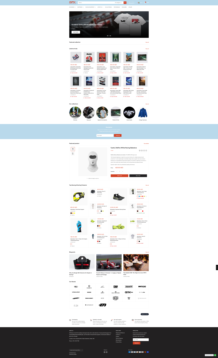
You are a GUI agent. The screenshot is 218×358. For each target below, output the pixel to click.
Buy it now (138, 175)
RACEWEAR (71, 7)
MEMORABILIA (117, 7)
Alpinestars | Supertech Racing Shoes (118, 209)
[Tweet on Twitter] (144, 150)
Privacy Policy (119, 342)
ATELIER (130, 7)
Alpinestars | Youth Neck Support (77, 209)
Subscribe (118, 135)
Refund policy (119, 340)
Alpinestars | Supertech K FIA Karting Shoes (102, 221)
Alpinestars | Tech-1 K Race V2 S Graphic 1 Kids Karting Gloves (78, 239)
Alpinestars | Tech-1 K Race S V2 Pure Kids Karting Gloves (118, 239)
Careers (117, 336)
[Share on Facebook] (140, 150)
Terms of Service (119, 338)
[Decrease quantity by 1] (116, 171)
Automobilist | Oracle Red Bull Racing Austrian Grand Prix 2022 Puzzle (75, 68)
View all (147, 42)
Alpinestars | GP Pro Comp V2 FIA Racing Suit (102, 237)
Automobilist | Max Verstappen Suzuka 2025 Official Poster (88, 68)
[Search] (125, 2)
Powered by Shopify (72, 354)
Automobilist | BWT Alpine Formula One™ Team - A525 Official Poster (128, 92)
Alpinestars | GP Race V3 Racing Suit (102, 207)
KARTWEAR (79, 7)
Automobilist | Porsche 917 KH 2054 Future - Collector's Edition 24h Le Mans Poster (89, 92)
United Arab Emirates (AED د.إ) (75, 350)
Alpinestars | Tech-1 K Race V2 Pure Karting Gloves (142, 221)
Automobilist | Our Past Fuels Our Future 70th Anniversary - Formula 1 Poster (101, 92)
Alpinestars (72, 211)
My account (131, 3)
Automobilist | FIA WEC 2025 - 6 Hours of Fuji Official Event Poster (128, 68)
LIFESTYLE (100, 7)
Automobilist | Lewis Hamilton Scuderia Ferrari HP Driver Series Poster (102, 68)
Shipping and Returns (120, 332)
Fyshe (112, 150)
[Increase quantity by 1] (122, 171)
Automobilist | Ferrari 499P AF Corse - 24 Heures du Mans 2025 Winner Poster (142, 92)
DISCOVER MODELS (147, 32)
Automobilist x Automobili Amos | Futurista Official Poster (115, 68)
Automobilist (73, 71)
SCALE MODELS (108, 7)
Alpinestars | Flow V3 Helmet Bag (101, 192)
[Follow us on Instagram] (106, 352)
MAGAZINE (124, 7)
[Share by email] (146, 150)
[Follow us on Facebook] (104, 352)
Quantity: (113, 171)
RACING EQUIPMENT (89, 7)
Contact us (118, 334)
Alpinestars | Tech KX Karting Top (141, 237)
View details (146, 143)
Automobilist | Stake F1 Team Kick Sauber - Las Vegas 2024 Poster (141, 68)
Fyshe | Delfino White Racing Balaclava (124, 148)
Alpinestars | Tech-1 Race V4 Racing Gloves (142, 192)
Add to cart (119, 175)
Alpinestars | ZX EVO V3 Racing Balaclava (141, 207)
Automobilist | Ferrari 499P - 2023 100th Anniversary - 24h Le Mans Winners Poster (115, 92)
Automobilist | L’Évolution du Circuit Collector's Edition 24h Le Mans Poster (75, 92)
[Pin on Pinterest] (142, 150)
